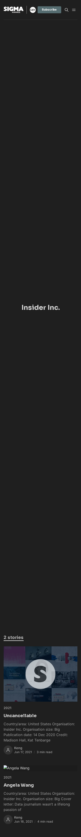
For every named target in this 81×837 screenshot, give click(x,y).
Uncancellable (20, 716)
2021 (7, 708)
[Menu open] (73, 9)
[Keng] (8, 749)
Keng (18, 748)
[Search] (66, 9)
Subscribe (49, 9)
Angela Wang (19, 785)
